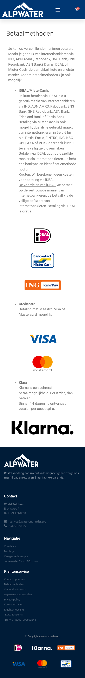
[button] (58, 10)
